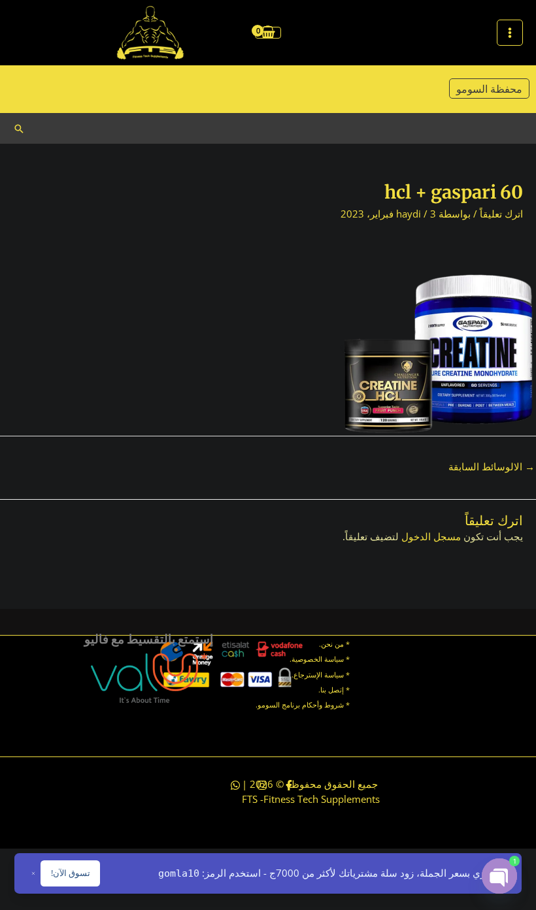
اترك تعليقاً (501, 213)
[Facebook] (289, 785)
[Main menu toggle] (510, 33)
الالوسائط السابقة (491, 466)
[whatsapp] (235, 785)
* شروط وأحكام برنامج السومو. (303, 704)
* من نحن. (334, 644)
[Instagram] (262, 785)
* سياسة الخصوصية (321, 659)
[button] (19, 129)
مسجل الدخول (431, 536)
